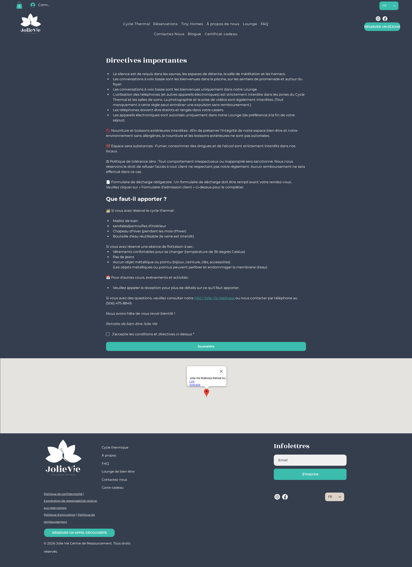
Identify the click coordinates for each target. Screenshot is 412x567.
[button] (19, 5)
